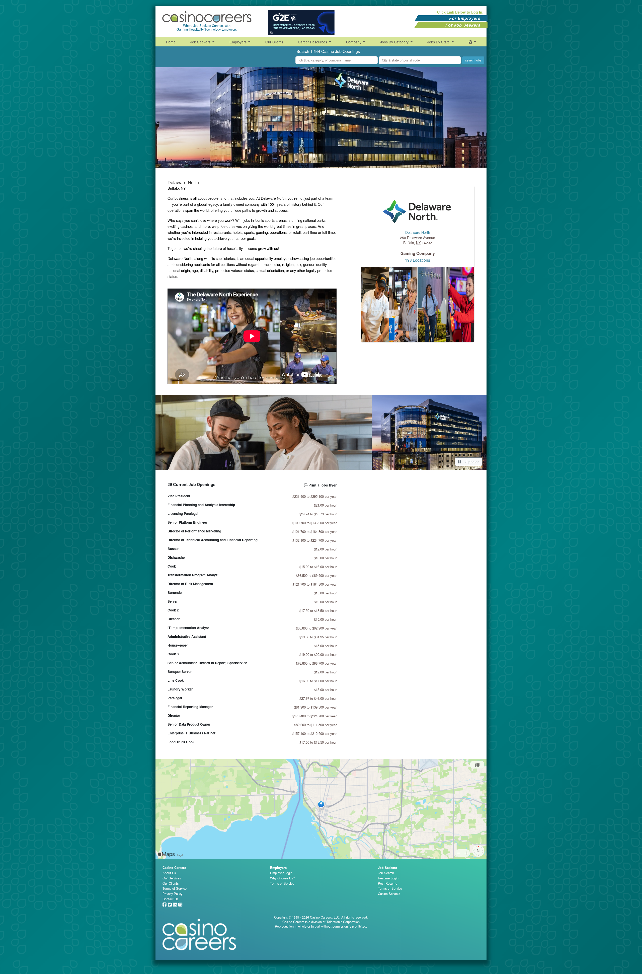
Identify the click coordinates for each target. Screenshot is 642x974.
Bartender (175, 592)
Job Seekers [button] (200, 41)
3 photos (471, 461)
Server (173, 601)
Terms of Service (175, 888)
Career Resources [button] (313, 41)
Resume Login (388, 878)
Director (174, 715)
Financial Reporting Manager (190, 706)
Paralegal (175, 697)
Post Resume (387, 883)
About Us (169, 872)
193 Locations (417, 260)
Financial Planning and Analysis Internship (201, 504)
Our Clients (274, 41)
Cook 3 (173, 654)
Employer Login (281, 872)
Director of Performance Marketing (194, 531)
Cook (172, 566)
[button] (472, 41)
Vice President (179, 496)
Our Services (172, 878)
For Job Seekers (462, 25)
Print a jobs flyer (322, 485)
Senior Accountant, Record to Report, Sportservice (207, 662)
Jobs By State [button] (439, 41)
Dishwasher (177, 557)
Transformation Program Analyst (193, 575)
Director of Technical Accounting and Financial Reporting (213, 539)
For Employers (464, 18)
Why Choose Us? (282, 878)
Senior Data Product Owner (189, 724)
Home (171, 41)
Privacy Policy (172, 893)
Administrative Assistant (187, 636)
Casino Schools (389, 893)
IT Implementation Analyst (188, 627)
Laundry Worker (180, 689)
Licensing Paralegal (183, 513)
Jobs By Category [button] (395, 41)
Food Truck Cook (181, 741)
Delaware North (417, 232)
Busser (173, 548)
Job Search (386, 872)
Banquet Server (180, 671)
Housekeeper (178, 645)
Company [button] (354, 41)
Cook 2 (173, 610)
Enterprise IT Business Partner (191, 733)
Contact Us (170, 898)
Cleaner (174, 618)
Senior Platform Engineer (187, 522)
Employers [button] (238, 41)
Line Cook (176, 680)
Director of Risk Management (190, 583)
